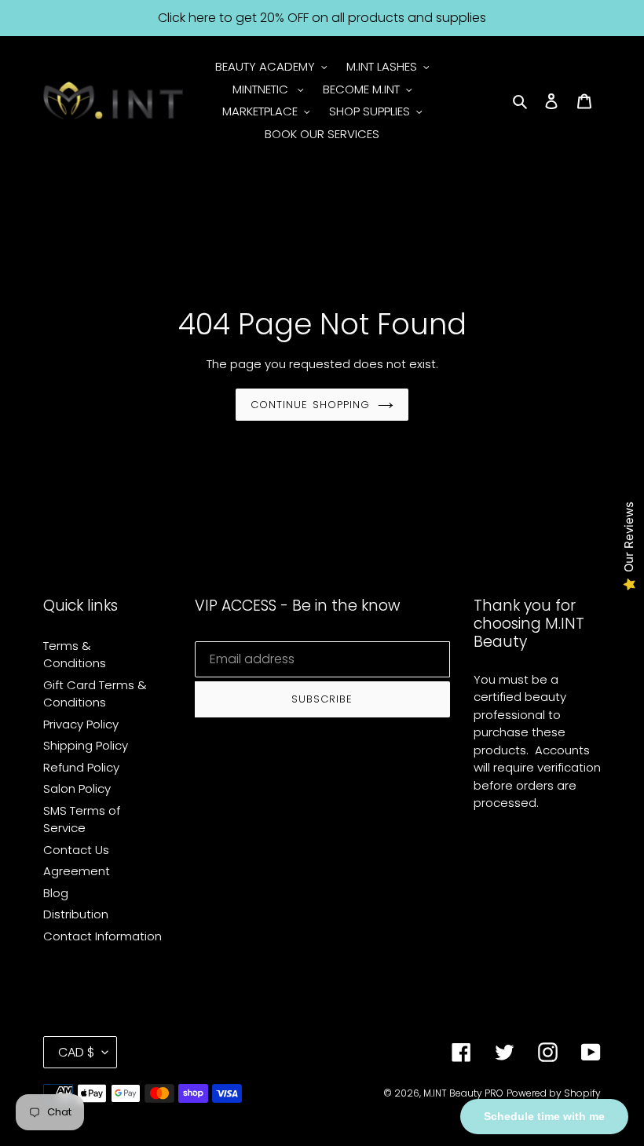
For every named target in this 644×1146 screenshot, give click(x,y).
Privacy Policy (81, 724)
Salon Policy (77, 788)
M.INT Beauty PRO (463, 1093)
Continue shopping (310, 404)
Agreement (76, 871)
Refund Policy (81, 767)
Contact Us (76, 849)
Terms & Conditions (74, 654)
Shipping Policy (85, 745)
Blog (55, 893)
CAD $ (76, 1052)
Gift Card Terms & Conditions (95, 694)
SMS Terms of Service (81, 819)
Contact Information (102, 936)
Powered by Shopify (554, 1093)
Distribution (75, 914)
